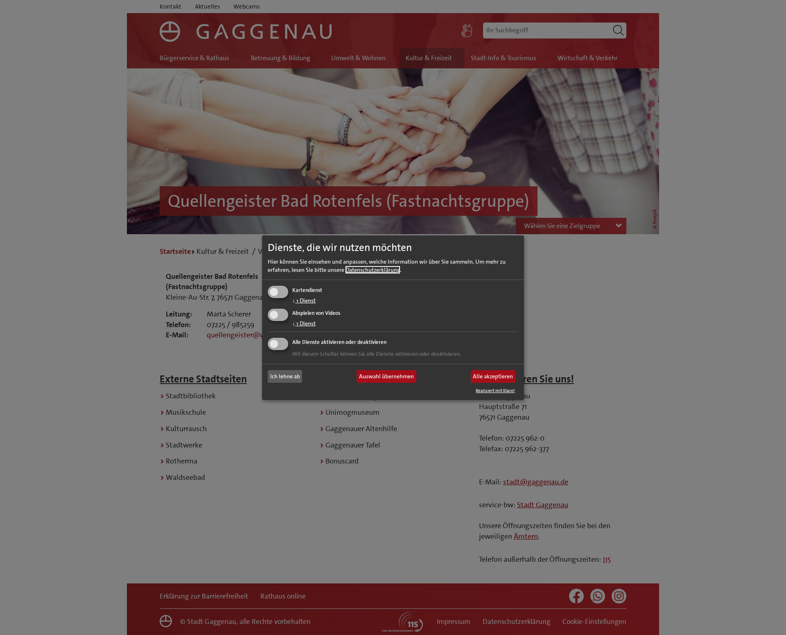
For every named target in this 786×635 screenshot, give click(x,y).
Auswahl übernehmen (386, 376)
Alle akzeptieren (493, 376)
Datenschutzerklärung (373, 269)
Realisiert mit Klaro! (495, 391)
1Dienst (304, 300)
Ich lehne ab (285, 376)
